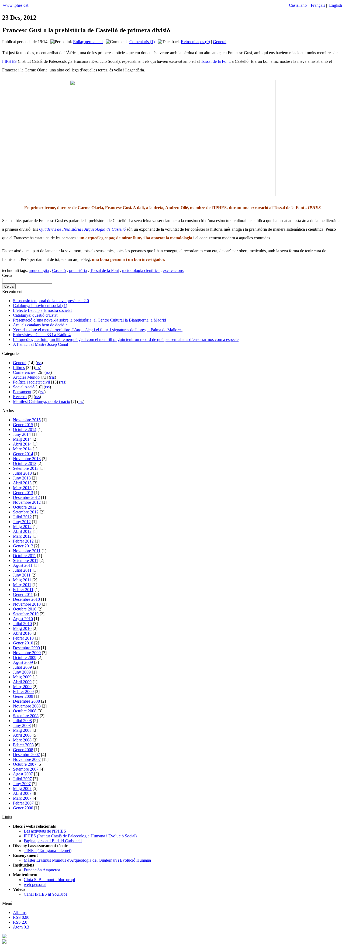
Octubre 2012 (24, 507)
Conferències (24, 372)
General (219, 41)
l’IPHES (9, 61)
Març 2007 (22, 798)
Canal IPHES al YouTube (45, 894)
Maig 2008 (22, 730)
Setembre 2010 (26, 614)
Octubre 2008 (24, 711)
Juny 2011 (21, 575)
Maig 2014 (22, 439)
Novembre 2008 (27, 706)
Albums (19, 912)
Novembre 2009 (27, 652)
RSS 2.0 (20, 922)
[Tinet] (4, 942)
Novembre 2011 (26, 550)
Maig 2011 (22, 580)
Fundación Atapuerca (42, 870)
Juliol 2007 (22, 779)
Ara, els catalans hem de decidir (40, 325)
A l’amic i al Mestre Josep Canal (40, 344)
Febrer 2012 (23, 541)
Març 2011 (22, 584)
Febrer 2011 (23, 589)
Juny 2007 (22, 783)
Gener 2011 (23, 594)
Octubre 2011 (24, 555)
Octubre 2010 (24, 609)
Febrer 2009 (23, 691)
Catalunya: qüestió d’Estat (35, 315)
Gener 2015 (23, 424)
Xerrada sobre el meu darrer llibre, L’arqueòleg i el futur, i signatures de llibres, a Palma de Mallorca (97, 329)
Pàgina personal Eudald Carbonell (53, 840)
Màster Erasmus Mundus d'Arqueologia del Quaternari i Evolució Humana (87, 860)
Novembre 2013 (27, 458)
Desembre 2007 (26, 754)
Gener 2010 (23, 643)
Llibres (19, 367)
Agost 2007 (23, 774)
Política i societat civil (31, 382)
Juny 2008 (22, 725)
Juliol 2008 (22, 720)
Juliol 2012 (22, 517)
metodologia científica (141, 270)
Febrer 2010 (23, 638)
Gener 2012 (23, 546)
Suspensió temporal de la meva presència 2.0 (51, 300)
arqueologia (39, 270)
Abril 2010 (22, 633)
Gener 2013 (23, 492)
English (335, 5)
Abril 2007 (22, 793)
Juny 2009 (22, 672)
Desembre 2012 (26, 497)
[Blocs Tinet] (4, 936)
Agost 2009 (23, 662)
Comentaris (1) (142, 41)
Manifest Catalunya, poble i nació (41, 401)
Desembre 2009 (26, 648)
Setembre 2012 (26, 512)
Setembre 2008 (26, 715)
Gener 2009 (23, 696)
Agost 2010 (23, 618)
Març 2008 (22, 740)
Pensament (22, 391)
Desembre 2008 (26, 701)
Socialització (23, 387)
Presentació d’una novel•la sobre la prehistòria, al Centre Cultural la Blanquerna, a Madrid (89, 320)
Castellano (298, 5)
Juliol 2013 (22, 473)
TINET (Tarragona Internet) (47, 850)
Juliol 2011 (22, 570)
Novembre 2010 (27, 604)
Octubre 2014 (24, 429)
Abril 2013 (22, 483)
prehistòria (78, 270)
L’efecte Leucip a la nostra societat (42, 310)
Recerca (20, 396)
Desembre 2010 (26, 599)
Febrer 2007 (23, 803)
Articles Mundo (26, 377)
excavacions (173, 270)
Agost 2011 (23, 565)
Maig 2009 (22, 677)
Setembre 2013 (26, 468)
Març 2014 (22, 449)
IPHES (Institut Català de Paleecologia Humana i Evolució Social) (80, 836)
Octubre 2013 (24, 463)
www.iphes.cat (15, 5)
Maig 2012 (22, 526)
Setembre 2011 (25, 560)
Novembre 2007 (27, 759)
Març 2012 (22, 536)
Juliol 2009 (22, 667)
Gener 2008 (23, 749)
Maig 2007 (22, 788)
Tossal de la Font (215, 61)
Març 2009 (22, 686)
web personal (35, 884)
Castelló (59, 270)
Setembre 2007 (26, 769)
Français (318, 5)
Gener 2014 (23, 453)
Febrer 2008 (23, 745)
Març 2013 (22, 487)
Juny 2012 (22, 521)
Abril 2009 (22, 681)
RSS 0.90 (21, 917)
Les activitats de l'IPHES (45, 831)
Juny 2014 (22, 434)
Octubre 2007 (24, 764)
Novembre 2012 (27, 502)
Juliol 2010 (22, 623)
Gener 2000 (23, 808)
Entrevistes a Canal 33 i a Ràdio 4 (42, 334)
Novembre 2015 (27, 419)
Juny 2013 (22, 478)
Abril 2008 (22, 735)
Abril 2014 (22, 444)
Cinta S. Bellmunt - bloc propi (49, 879)
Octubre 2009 (24, 657)
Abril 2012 (22, 531)
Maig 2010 (22, 628)
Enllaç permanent (88, 41)
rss (39, 362)
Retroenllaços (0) (195, 41)
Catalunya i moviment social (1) (40, 305)
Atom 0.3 (21, 927)
